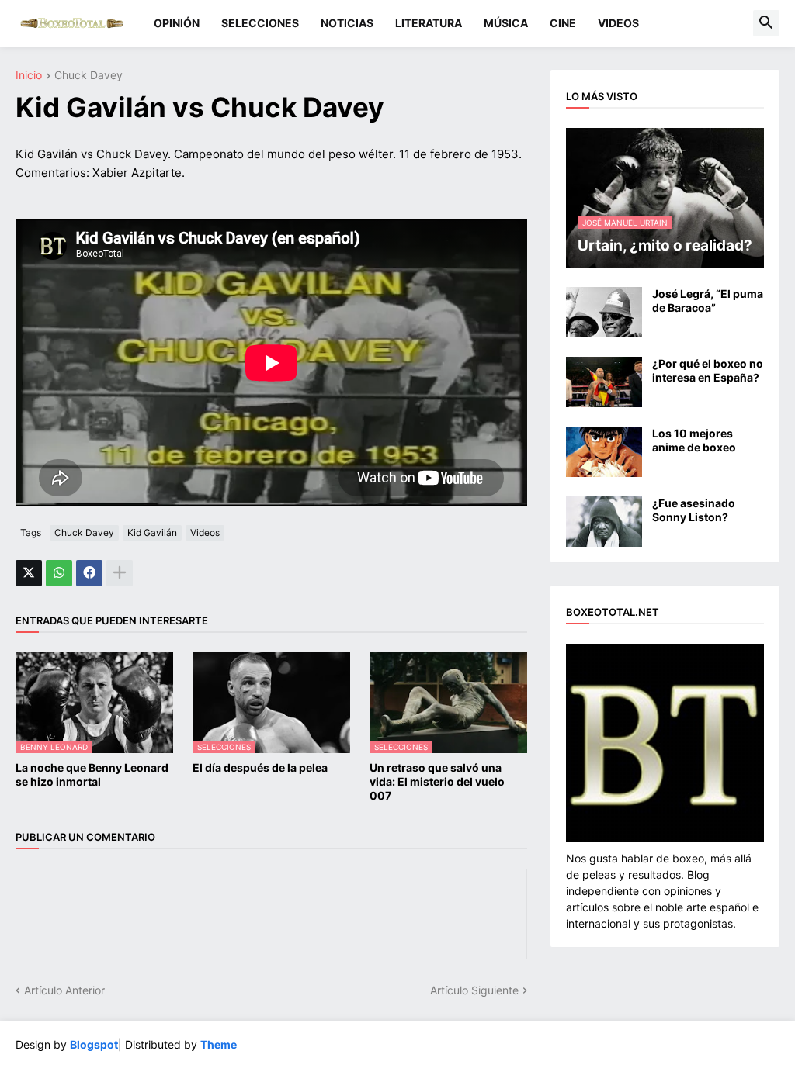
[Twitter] (29, 573)
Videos (205, 532)
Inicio (29, 75)
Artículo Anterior (64, 990)
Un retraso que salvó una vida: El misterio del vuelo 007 (437, 781)
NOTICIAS (347, 22)
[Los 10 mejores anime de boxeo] (604, 452)
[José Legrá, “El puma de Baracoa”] (604, 312)
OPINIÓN (177, 22)
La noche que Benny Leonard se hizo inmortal (92, 774)
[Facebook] (89, 573)
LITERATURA (428, 22)
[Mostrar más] (119, 573)
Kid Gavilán (152, 532)
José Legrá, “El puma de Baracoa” (707, 300)
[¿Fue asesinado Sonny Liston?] (604, 521)
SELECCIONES (260, 22)
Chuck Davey (88, 75)
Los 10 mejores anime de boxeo (694, 440)
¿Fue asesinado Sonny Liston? (693, 510)
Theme (218, 1044)
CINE (563, 22)
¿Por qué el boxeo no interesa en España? (707, 370)
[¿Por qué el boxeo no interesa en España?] (604, 382)
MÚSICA (506, 22)
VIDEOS (618, 22)
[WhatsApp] (59, 573)
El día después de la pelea (260, 767)
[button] (766, 23)
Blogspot (94, 1044)
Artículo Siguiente (474, 990)
